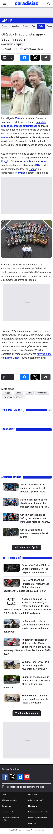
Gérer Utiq (32, 823)
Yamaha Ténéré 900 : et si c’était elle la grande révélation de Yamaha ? (35, 665)
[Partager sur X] (35, 57)
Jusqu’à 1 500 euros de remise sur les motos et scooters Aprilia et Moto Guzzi (32, 488)
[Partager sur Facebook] (25, 57)
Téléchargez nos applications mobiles (24, 786)
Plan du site (32, 806)
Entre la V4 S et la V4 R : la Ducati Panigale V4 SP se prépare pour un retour (36, 569)
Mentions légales (8, 812)
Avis (33, 26)
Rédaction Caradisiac (9, 800)
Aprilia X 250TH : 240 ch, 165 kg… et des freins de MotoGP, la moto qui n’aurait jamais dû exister (34, 518)
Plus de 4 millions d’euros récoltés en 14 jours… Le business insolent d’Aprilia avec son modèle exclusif (34, 503)
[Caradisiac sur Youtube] (27, 777)
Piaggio (5, 161)
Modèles (15, 26)
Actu (41, 26)
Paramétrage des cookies (37, 818)
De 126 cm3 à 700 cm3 (13, 397)
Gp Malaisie (42, 393)
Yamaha (20, 172)
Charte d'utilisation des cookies (10, 819)
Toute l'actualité (11, 558)
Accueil (5, 26)
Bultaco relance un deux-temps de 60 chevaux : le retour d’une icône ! (35, 699)
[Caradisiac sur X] (13, 777)
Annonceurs (32, 794)
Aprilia (7, 20)
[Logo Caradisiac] (26, 6)
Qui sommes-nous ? (35, 800)
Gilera (44, 161)
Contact (5, 794)
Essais (25, 26)
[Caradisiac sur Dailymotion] (20, 777)
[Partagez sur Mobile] (46, 57)
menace (5, 137)
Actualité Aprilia (11, 477)
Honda (32, 169)
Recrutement (6, 806)
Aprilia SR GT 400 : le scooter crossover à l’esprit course (34, 533)
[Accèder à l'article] (11, 487)
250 (17, 118)
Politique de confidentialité (38, 812)
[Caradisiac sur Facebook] (5, 777)
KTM (37, 165)
